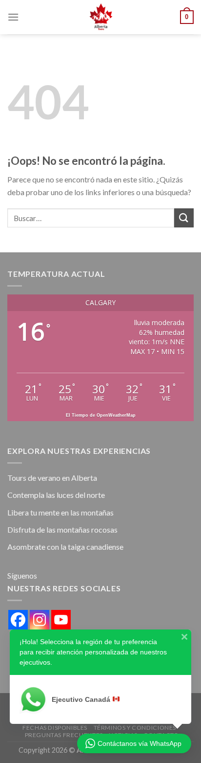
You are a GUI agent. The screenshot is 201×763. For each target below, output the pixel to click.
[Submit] (184, 217)
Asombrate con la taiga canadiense (65, 546)
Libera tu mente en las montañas (60, 512)
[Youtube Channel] (61, 619)
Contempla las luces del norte (56, 494)
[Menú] (13, 17)
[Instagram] (39, 619)
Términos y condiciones (135, 727)
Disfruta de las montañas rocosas (62, 529)
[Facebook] (18, 619)
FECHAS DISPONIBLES (54, 727)
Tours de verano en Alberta (52, 477)
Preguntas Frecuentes (64, 735)
